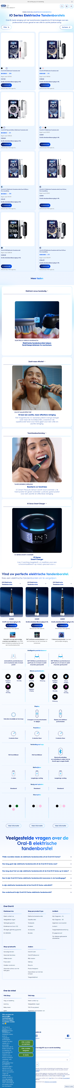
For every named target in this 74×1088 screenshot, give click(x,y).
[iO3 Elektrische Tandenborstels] (37, 602)
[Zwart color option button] (2, 68)
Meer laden (37, 278)
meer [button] (63, 1075)
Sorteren (65, 27)
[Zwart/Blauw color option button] (2, 187)
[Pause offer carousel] (72, 1)
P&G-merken (37, 1069)
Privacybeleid (66, 1078)
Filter (5, 27)
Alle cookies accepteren (25, 1043)
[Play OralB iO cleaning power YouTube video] (37, 319)
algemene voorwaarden (51, 1081)
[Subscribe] (37, 1064)
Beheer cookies (69, 1086)
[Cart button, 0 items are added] (66, 6)
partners (4, 1030)
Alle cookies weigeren (25, 1049)
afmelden (37, 1071)
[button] (37, 857)
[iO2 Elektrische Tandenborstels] (11, 602)
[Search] (62, 6)
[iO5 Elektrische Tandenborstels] (62, 602)
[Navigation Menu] (71, 6)
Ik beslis (26, 1055)
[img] (10, 806)
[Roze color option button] (6, 68)
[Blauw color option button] (40, 127)
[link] (13, 826)
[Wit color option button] (4, 68)
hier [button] (50, 1078)
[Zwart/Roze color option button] (40, 187)
